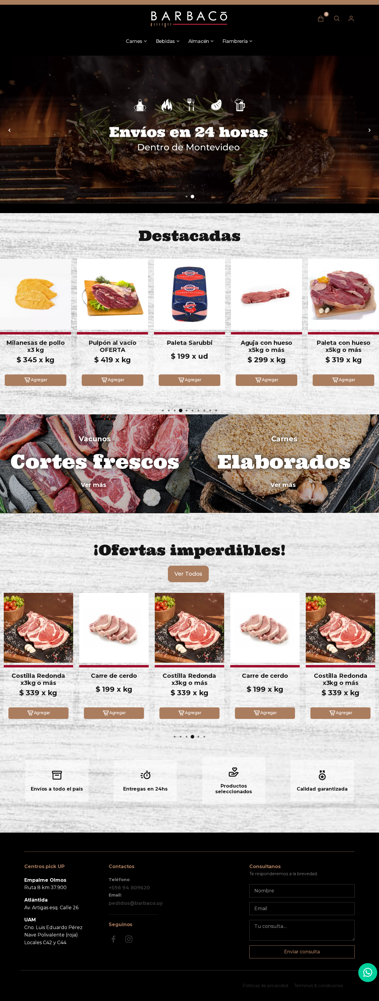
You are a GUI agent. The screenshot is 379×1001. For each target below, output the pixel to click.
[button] (186, 196)
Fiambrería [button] (235, 41)
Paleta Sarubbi (113, 342)
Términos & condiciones (318, 985)
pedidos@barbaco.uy (136, 903)
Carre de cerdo (38, 675)
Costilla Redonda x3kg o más (114, 679)
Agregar (39, 379)
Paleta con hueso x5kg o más (267, 346)
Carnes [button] (134, 41)
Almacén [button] (198, 41)
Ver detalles (35, 367)
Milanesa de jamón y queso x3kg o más (343, 350)
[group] (189, 130)
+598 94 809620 (129, 888)
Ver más (93, 485)
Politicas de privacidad (265, 985)
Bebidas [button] (165, 41)
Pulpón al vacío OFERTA (36, 346)
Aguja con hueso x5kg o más (190, 346)
